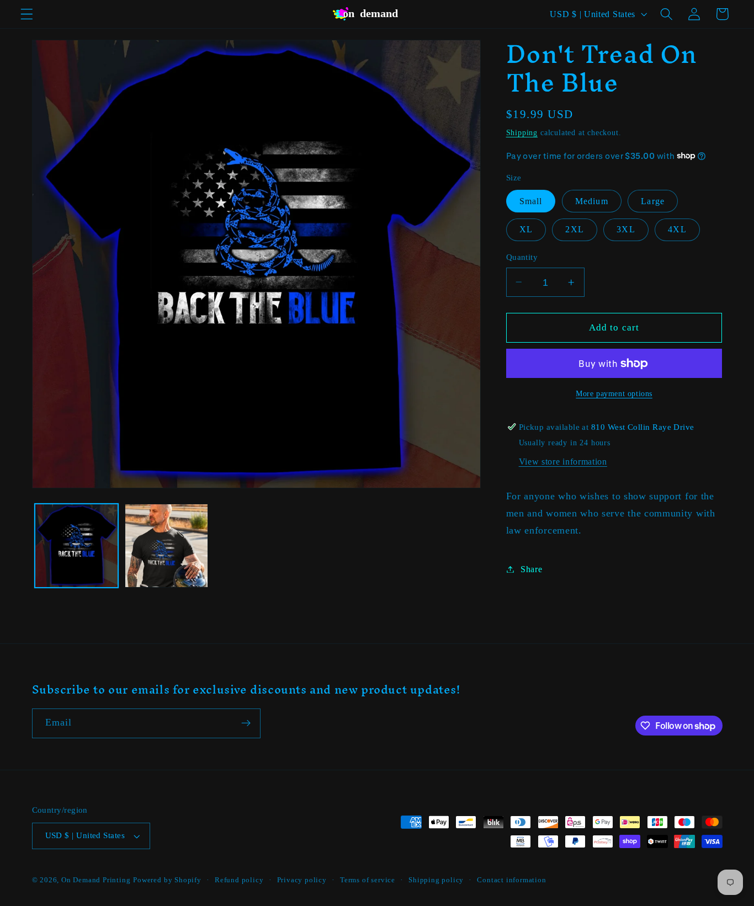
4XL (677, 229)
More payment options (614, 393)
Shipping (522, 132)
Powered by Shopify (167, 880)
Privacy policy (302, 880)
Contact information (511, 880)
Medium (591, 200)
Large (653, 200)
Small (531, 200)
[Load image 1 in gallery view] (76, 545)
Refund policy (239, 880)
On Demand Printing (96, 880)
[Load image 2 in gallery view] (166, 545)
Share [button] (531, 569)
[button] (27, 14)
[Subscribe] (246, 723)
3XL (626, 229)
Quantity (522, 257)
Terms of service (367, 880)
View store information (563, 461)
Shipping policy (436, 880)
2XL (574, 229)
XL (526, 229)
